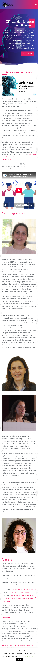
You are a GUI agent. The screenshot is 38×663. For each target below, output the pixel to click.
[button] (33, 55)
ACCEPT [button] (19, 660)
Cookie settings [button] (29, 656)
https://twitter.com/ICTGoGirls (19, 592)
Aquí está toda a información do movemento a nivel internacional (19, 156)
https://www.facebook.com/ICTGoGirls (23, 589)
